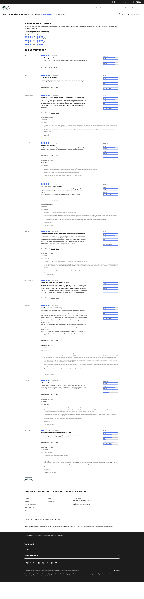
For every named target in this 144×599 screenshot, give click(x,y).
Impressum (51, 501)
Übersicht (98, 7)
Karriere (39, 574)
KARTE (123, 14)
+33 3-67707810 (134, 14)
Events (134, 7)
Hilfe (48, 576)
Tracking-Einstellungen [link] (29, 574)
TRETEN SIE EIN (29, 507)
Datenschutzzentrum (84, 574)
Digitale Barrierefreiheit (103, 574)
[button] (123, 2)
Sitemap (43, 576)
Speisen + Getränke (30, 504)
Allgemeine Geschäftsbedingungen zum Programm (66, 574)
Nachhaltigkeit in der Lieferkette (31, 576)
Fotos (140, 7)
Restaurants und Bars (116, 7)
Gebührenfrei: (82, 504)
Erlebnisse (127, 7)
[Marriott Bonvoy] (138, 2)
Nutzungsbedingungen (47, 574)
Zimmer (105, 7)
